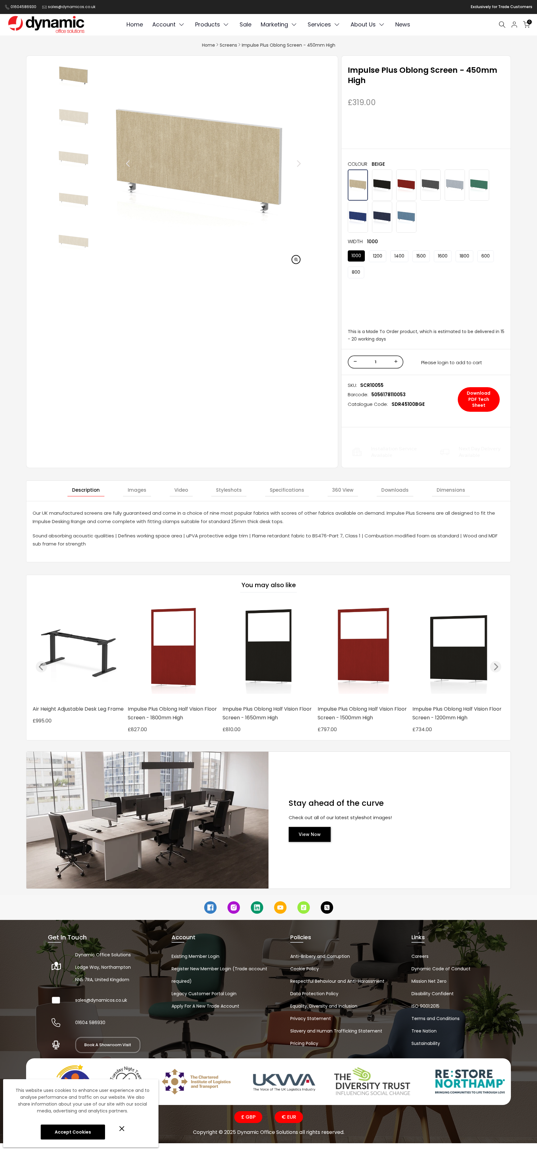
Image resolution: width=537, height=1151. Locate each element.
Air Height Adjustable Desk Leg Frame (78, 708)
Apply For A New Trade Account (205, 1006)
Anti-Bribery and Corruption (320, 956)
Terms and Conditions (435, 1018)
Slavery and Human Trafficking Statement (336, 1031)
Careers (420, 956)
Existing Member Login (195, 956)
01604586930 (23, 6)
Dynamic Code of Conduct (440, 969)
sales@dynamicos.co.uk (71, 6)
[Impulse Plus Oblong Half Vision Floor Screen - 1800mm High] (174, 651)
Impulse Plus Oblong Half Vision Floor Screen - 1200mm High (457, 713)
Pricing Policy (304, 1043)
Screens (228, 45)
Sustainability (425, 1043)
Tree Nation (424, 1031)
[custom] (210, 907)
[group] (73, 76)
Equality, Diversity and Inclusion (323, 1006)
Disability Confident (432, 994)
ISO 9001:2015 (425, 1006)
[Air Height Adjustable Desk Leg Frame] (79, 651)
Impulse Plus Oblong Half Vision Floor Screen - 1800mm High (172, 713)
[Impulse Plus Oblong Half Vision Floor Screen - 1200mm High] (458, 651)
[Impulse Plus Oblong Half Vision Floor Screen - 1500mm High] (364, 651)
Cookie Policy (304, 969)
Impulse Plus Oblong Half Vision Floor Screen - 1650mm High (267, 713)
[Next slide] (285, 163)
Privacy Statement (310, 1018)
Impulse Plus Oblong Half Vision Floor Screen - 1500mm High (362, 713)
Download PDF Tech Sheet (478, 399)
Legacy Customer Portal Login (204, 994)
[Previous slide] (114, 163)
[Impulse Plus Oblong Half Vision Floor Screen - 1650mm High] (268, 651)
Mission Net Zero (429, 981)
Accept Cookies (73, 1132)
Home (208, 45)
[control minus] (354, 362)
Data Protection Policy (314, 994)
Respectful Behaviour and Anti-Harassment (337, 981)
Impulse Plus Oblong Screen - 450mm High (288, 45)
